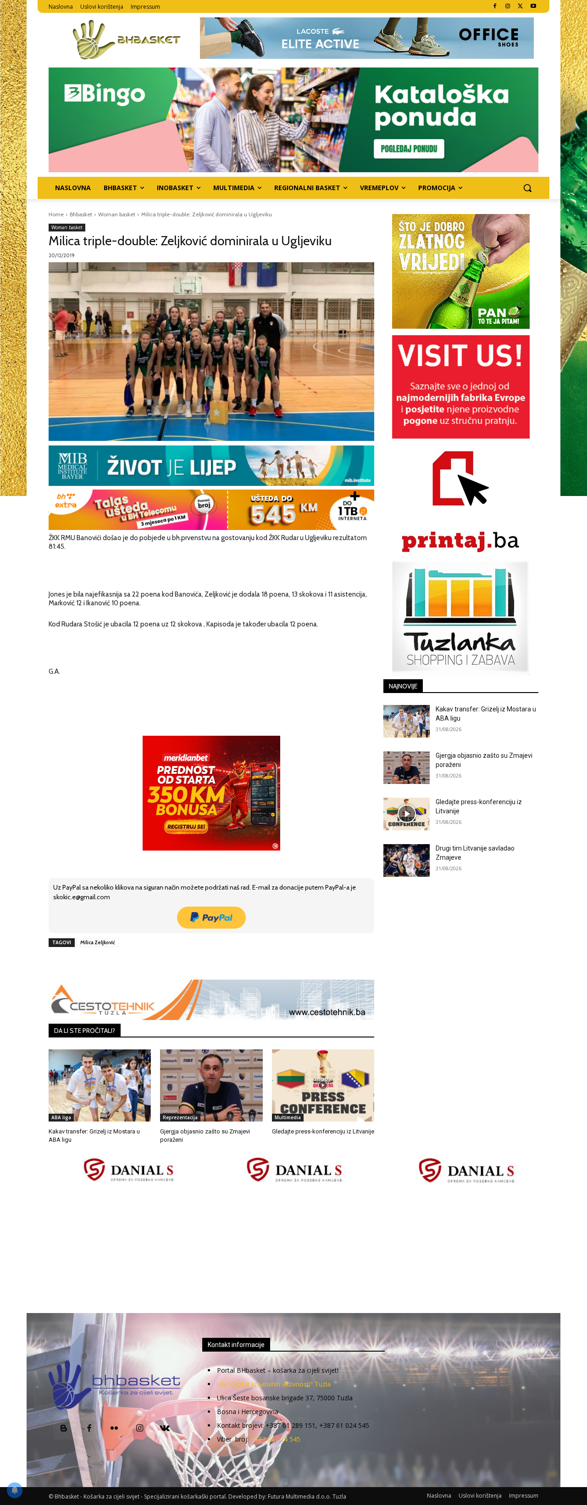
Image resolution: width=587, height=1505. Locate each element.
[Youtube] (533, 6)
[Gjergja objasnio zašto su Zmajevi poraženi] (211, 1085)
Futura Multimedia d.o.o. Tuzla (307, 1496)
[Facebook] (495, 6)
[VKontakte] (165, 1429)
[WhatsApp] (175, 963)
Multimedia (288, 1117)
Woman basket (116, 214)
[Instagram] (508, 6)
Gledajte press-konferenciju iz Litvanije (323, 1131)
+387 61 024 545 (275, 1439)
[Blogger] (64, 1429)
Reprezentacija (180, 1117)
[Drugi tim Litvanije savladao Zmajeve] (406, 860)
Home (56, 214)
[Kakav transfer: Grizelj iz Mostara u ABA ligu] (100, 1085)
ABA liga (61, 1117)
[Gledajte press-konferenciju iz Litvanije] (323, 1085)
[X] (520, 6)
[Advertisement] (293, 1249)
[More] (197, 963)
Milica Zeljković (97, 942)
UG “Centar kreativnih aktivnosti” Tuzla (274, 1384)
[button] (527, 188)
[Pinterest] (154, 963)
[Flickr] (114, 1429)
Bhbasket (81, 214)
